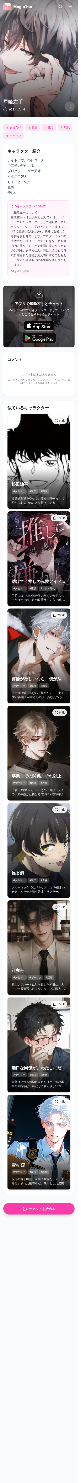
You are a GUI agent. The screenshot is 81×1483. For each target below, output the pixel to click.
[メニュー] (70, 7)
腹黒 (34, 127)
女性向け (15, 127)
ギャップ (15, 136)
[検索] (60, 7)
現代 (67, 127)
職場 (51, 127)
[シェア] (70, 107)
